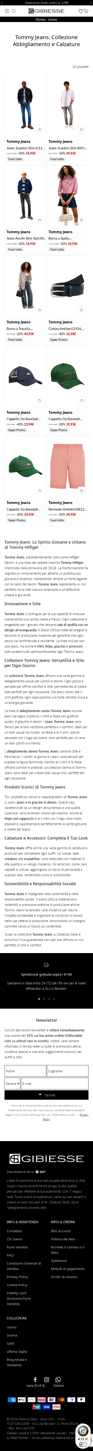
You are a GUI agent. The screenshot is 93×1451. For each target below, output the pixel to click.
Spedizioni (59, 1260)
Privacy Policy (17, 1276)
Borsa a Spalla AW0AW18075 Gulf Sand (68, 238)
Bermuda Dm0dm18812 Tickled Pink (66, 509)
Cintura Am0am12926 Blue (65, 329)
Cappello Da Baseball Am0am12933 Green (22, 509)
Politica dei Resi (63, 1239)
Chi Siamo (14, 1239)
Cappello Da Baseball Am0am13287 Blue (22, 419)
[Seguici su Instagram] (47, 1380)
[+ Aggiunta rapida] (40, 129)
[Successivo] (91, 3)
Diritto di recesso (64, 1276)
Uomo (52, 19)
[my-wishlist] (81, 11)
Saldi (10, 1343)
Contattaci (14, 1231)
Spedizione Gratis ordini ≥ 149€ (46, 2)
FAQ (10, 1255)
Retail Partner (19, 1438)
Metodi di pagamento (68, 1268)
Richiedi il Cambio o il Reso (67, 1250)
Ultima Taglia (17, 1351)
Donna (40, 19)
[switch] (83, 1444)
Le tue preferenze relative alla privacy (56, 1438)
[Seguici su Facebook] (35, 1380)
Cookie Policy (17, 1285)
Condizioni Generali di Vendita (24, 1266)
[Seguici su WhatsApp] (58, 1380)
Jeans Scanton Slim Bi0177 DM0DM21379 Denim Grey (69, 148)
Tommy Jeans (18, 141)
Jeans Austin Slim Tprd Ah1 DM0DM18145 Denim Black (26, 238)
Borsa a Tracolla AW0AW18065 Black (23, 329)
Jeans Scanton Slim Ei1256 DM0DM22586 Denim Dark (26, 148)
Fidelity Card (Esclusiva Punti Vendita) (19, 1298)
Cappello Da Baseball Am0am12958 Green (64, 419)
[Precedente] (1, 3)
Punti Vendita (17, 1247)
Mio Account (61, 1231)
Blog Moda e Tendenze (17, 1362)
